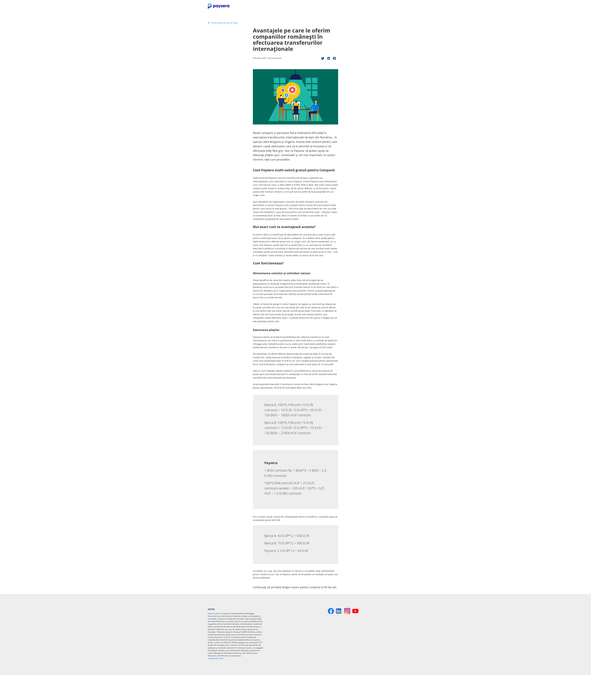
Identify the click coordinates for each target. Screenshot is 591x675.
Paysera (211, 613)
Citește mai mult (215, 658)
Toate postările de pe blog (223, 22)
